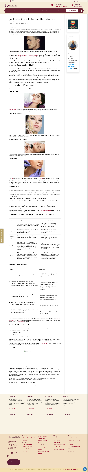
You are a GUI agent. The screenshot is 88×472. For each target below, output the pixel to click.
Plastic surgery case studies (43, 448)
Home (10, 10)
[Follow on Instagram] (78, 1)
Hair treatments (27, 444)
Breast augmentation (59, 445)
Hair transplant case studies (43, 452)
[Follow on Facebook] (71, 1)
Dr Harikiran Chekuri (14, 24)
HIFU (13, 135)
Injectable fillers (12, 110)
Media (42, 10)
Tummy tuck (41, 438)
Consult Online (72, 11)
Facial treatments (27, 447)
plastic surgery (20, 322)
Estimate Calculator (12, 462)
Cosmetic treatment (58, 449)
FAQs (69, 449)
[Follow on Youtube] (74, 1)
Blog (26, 24)
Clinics (25, 440)
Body (31, 10)
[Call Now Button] (85, 469)
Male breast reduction (59, 447)
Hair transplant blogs (74, 438)
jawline (14, 370)
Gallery (36, 10)
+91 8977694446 (66, 407)
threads (41, 178)
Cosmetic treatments (28, 451)
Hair (21, 10)
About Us (16, 10)
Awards (71, 444)
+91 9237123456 (12, 408)
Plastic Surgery (31, 24)
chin (12, 178)
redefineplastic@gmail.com (61, 7)
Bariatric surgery (42, 443)
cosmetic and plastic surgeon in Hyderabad (28, 55)
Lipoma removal (42, 441)
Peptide (71, 70)
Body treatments (27, 449)
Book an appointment (14, 385)
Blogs (54, 10)
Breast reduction (42, 436)
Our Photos (56, 438)
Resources (48, 10)
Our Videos (56, 440)
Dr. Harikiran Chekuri (46, 210)
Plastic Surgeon (71, 64)
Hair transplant (57, 442)
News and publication (74, 447)
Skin (26, 10)
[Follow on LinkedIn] (81, 1)
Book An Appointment (2, 236)
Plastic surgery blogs (74, 440)
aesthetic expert (44, 343)
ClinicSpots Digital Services (69, 470)
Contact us (60, 10)
